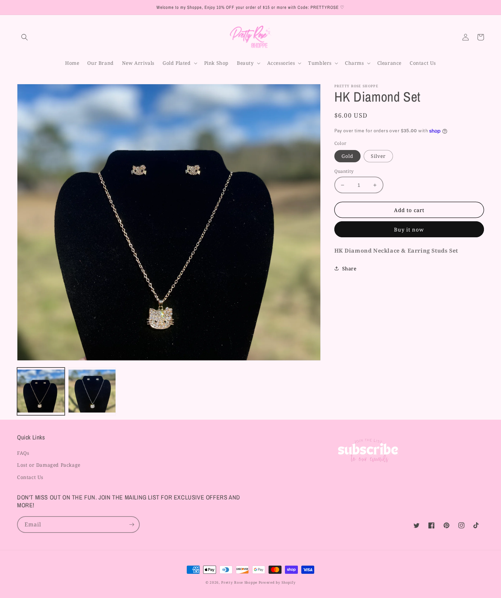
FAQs (23, 453)
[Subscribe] (131, 524)
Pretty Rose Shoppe (239, 582)
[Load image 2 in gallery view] (92, 391)
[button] (24, 37)
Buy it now (409, 229)
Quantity (344, 171)
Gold (347, 156)
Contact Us (30, 477)
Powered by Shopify (277, 582)
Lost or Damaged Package (48, 465)
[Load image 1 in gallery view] (41, 391)
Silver (378, 156)
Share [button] (349, 268)
